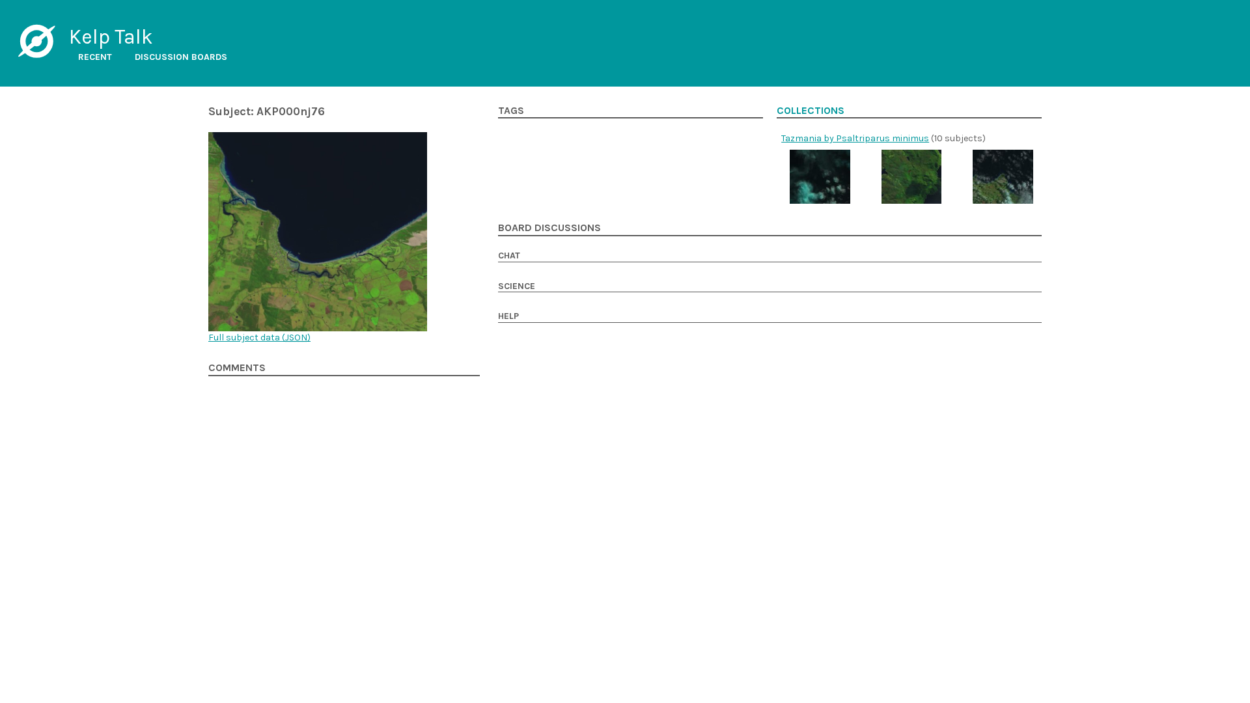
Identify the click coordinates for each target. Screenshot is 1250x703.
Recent (95, 56)
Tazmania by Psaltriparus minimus (855, 138)
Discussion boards (181, 56)
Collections (810, 111)
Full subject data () (259, 337)
